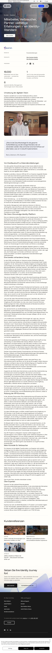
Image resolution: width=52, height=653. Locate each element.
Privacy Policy (18, 644)
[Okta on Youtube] (4, 630)
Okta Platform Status (26, 606)
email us (25, 618)
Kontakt (41, 6)
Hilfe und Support (25, 601)
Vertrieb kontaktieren (9, 611)
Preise (5, 606)
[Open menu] (47, 6)
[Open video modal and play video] (26, 123)
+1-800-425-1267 (34, 618)
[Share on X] (33, 63)
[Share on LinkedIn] (30, 63)
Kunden (6, 15)
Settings (10, 648)
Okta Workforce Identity (32, 59)
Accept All (41, 648)
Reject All (26, 648)
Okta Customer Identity (32, 57)
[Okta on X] (7, 630)
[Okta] (7, 6)
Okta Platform (7, 601)
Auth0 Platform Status (26, 609)
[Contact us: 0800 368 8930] (34, 1)
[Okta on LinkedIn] (10, 630)
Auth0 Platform (7, 603)
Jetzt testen (34, 6)
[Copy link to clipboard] (27, 63)
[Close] (50, 640)
